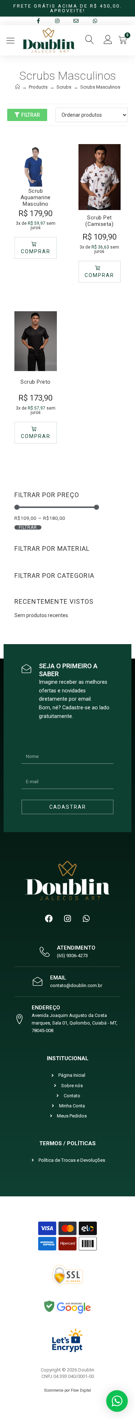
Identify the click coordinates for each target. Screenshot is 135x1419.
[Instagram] (68, 919)
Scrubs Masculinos (100, 87)
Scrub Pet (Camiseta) (99, 220)
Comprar (35, 251)
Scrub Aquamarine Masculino (36, 197)
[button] (10, 41)
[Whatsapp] (86, 919)
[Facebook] (49, 919)
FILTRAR (28, 527)
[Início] (17, 87)
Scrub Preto (36, 382)
